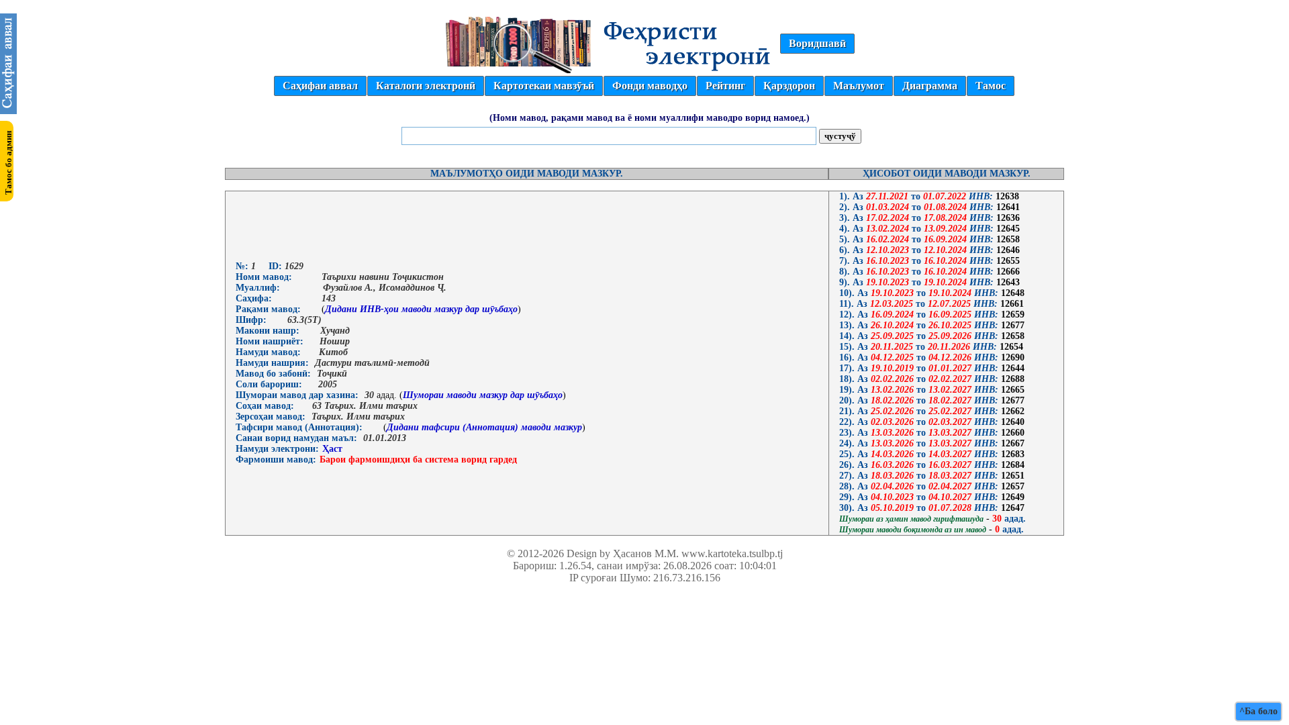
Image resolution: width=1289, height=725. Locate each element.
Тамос (990, 85)
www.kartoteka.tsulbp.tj (732, 553)
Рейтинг (725, 85)
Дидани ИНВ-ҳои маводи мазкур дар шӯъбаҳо (421, 309)
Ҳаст (332, 449)
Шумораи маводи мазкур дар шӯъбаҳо (483, 395)
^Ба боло (1258, 711)
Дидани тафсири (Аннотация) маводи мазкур (484, 427)
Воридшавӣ (817, 43)
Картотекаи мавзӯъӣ (543, 85)
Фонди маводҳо (649, 85)
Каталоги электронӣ (425, 85)
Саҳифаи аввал (320, 85)
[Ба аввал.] (8, 110)
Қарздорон (789, 85)
